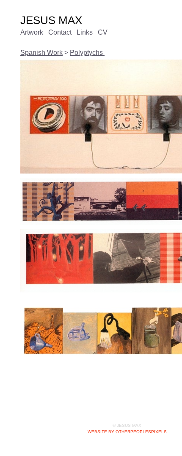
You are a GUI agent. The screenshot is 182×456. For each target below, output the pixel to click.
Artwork (33, 32)
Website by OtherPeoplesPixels (127, 431)
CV (107, 32)
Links (89, 32)
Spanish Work (41, 52)
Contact (64, 32)
